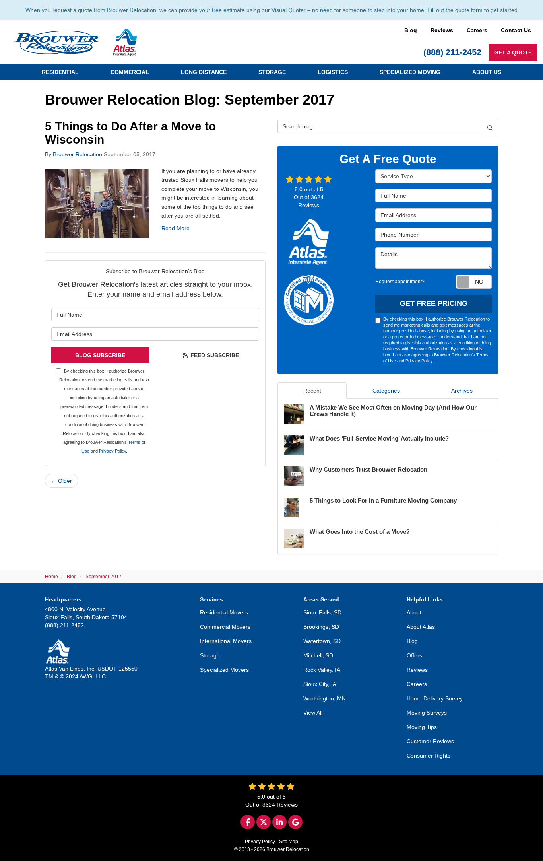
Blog (410, 30)
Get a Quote (513, 52)
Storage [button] (272, 72)
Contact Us (516, 30)
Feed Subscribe (214, 355)
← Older (61, 481)
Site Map (288, 841)
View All (312, 712)
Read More (175, 228)
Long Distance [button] (204, 72)
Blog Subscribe (100, 355)
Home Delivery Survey (435, 698)
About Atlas (421, 627)
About (414, 612)
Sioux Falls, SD (322, 612)
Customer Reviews (430, 741)
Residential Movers (224, 612)
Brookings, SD (321, 627)
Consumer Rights (428, 755)
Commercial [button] (130, 72)
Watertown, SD (322, 641)
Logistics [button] (333, 72)
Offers (414, 655)
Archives (462, 390)
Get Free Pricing (433, 303)
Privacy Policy (112, 451)
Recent (312, 390)
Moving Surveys (427, 712)
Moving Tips (422, 727)
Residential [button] (60, 72)
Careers (477, 30)
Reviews (442, 30)
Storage (210, 655)
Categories (386, 390)
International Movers (226, 641)
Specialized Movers (224, 670)
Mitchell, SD (318, 655)
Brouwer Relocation (77, 154)
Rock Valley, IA (321, 670)
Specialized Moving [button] (410, 72)
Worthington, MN (324, 698)
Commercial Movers (225, 627)
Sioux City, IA (319, 684)
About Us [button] (486, 72)
